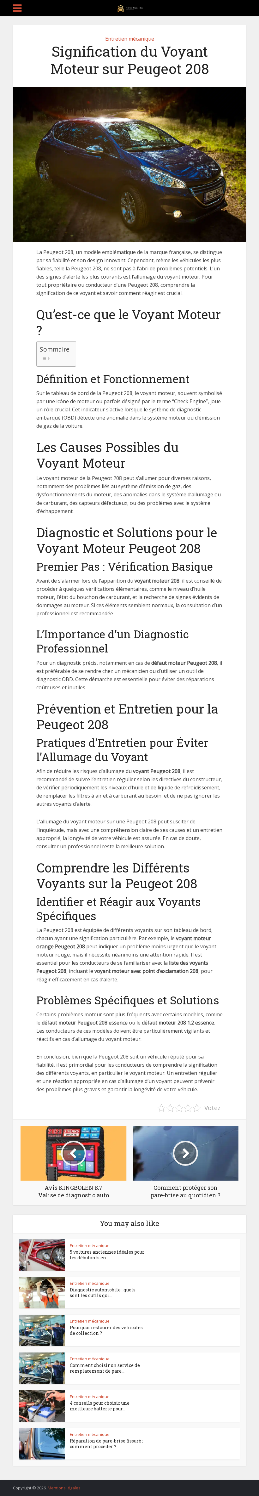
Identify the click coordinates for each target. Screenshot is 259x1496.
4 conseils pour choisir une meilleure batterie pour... (100, 1406)
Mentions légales (64, 1488)
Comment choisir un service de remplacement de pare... (105, 1368)
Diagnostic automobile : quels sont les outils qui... (103, 1292)
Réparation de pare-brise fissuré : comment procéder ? (106, 1443)
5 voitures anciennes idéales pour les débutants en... (107, 1255)
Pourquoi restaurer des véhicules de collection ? (106, 1330)
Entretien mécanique (129, 38)
